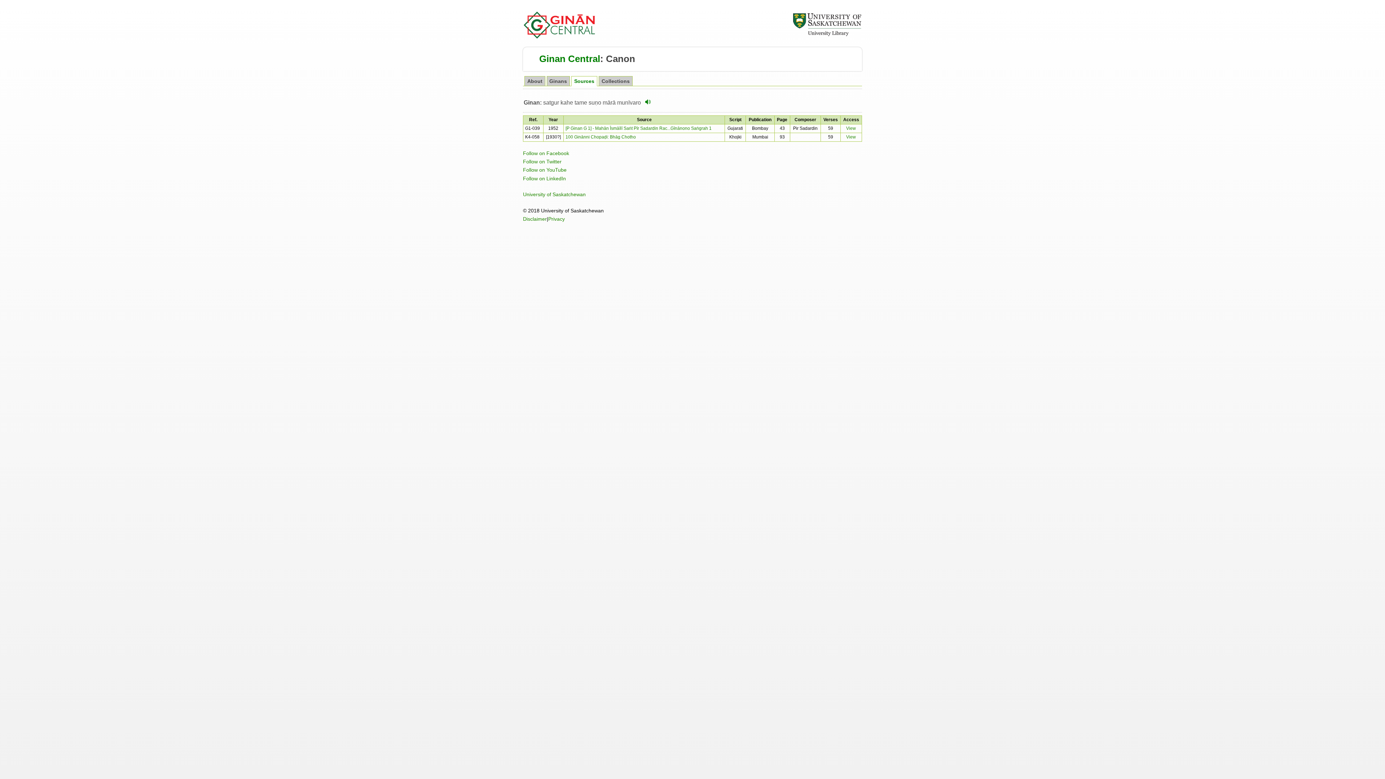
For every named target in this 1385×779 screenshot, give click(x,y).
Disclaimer (535, 219)
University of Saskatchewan (554, 194)
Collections (616, 81)
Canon (620, 59)
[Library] (827, 35)
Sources (584, 81)
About (534, 81)
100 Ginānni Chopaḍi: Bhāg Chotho (601, 137)
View (851, 128)
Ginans (558, 81)
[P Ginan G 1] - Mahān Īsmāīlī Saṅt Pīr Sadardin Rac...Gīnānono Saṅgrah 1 (639, 128)
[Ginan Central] (560, 37)
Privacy (556, 219)
